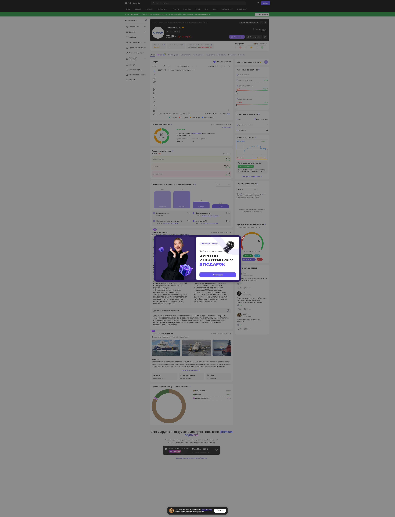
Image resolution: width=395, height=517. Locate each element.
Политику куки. (206, 509)
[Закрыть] (243, 237)
